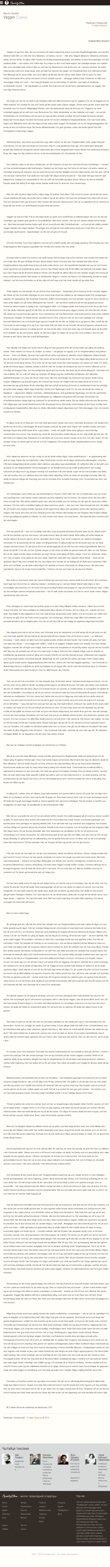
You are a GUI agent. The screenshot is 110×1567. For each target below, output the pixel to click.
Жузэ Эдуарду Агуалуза (74, 1457)
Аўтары (23, 1503)
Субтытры (6, 1514)
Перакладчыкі (26, 1506)
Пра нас (24, 1525)
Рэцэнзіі (42, 1503)
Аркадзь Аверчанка (48, 1456)
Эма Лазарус (19, 1456)
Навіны (5, 1525)
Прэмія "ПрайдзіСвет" (63, 1508)
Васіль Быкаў (11, 13)
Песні (4, 1518)
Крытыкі (24, 1510)
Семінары (43, 1514)
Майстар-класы (45, 1510)
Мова (41, 1521)
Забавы (5, 1529)
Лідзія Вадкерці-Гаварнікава (103, 1457)
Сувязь (23, 1529)
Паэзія (4, 1506)
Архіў (60, 1514)
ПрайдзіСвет (17, 3)
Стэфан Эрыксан (99, 25)
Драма (4, 1510)
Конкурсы (61, 1503)
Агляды (42, 1518)
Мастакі (24, 1518)
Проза (4, 1503)
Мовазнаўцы (26, 1514)
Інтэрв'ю (42, 1506)
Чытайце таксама (15, 1448)
